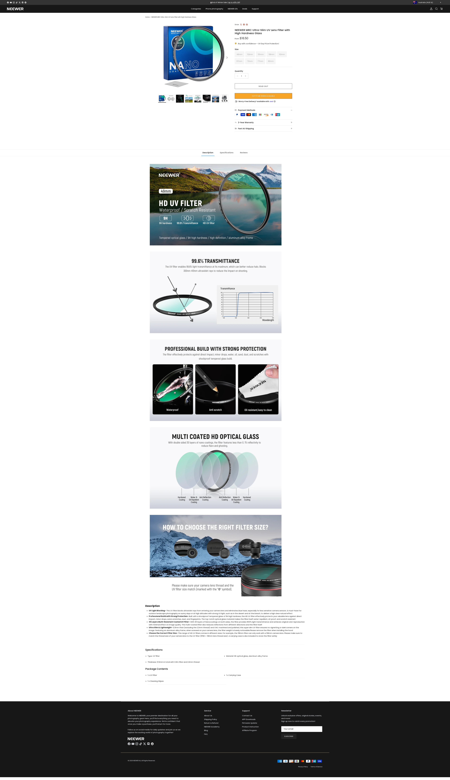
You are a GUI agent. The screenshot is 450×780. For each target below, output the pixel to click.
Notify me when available (263, 96)
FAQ (206, 734)
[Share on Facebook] (244, 24)
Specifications (226, 152)
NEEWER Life (233, 9)
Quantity (239, 71)
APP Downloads (248, 719)
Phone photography (214, 9)
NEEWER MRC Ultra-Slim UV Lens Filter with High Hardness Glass (174, 17)
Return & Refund (211, 723)
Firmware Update (249, 723)
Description (207, 152)
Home (147, 17)
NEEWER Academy (211, 726)
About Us (208, 715)
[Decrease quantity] (237, 76)
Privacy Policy (303, 767)
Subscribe (288, 736)
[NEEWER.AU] (15, 9)
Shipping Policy (210, 719)
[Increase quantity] (246, 76)
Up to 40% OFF (234, 2)
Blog (206, 730)
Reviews (244, 152)
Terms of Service (316, 767)
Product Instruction (250, 726)
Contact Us (247, 715)
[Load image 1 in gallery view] (194, 56)
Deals (244, 9)
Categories (196, 9)
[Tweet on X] (241, 24)
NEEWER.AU (137, 761)
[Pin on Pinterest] (247, 24)
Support (255, 9)
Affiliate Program (249, 730)
